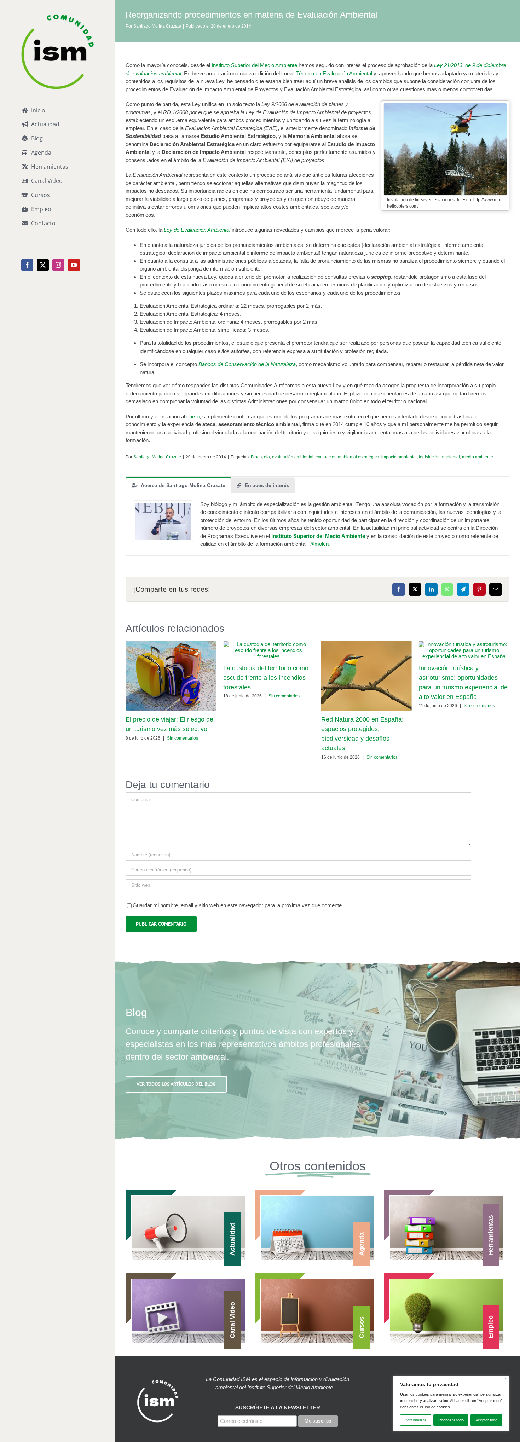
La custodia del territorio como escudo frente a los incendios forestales (265, 678)
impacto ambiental (399, 456)
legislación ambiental (439, 456)
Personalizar (415, 1420)
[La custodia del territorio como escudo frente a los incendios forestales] (268, 644)
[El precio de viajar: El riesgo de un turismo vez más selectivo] (171, 644)
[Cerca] (506, 1378)
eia (267, 456)
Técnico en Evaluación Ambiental (334, 73)
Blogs (256, 456)
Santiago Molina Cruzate (157, 26)
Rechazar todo (451, 1420)
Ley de (172, 230)
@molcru (319, 544)
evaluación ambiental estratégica (347, 456)
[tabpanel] (317, 524)
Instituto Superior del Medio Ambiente (254, 65)
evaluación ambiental (292, 456)
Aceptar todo (486, 1420)
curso (193, 416)
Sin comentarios (182, 738)
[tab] (178, 485)
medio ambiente (477, 456)
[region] (451, 1403)
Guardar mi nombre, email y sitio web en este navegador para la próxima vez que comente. (238, 905)
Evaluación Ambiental (205, 230)
